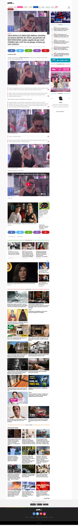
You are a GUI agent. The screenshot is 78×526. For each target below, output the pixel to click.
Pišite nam (51, 517)
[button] (9, 248)
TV (39, 6)
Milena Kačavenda (12, 236)
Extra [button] (52, 6)
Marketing (32, 517)
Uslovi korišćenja (44, 517)
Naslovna (10, 6)
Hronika (30, 6)
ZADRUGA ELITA (20, 236)
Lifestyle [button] (48, 6)
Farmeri (35, 6)
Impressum (37, 517)
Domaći (9, 33)
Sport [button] (43, 6)
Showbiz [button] (25, 6)
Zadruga (20, 6)
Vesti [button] (15, 6)
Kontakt (27, 517)
